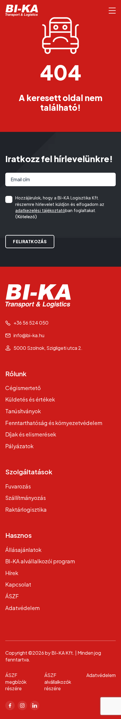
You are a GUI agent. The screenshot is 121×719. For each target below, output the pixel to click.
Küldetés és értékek (30, 399)
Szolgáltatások (28, 472)
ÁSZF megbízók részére (15, 682)
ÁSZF (12, 596)
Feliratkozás (30, 241)
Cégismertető (23, 387)
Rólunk (15, 373)
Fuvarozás (18, 486)
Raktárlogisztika (26, 509)
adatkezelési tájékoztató (40, 210)
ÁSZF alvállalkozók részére (57, 682)
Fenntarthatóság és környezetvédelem (53, 422)
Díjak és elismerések (30, 434)
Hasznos (18, 535)
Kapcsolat (18, 584)
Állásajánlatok (23, 549)
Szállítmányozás (25, 497)
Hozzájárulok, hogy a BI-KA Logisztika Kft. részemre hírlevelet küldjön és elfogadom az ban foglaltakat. (59, 207)
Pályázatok (19, 446)
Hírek (11, 573)
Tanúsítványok (23, 411)
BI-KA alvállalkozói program (40, 561)
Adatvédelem (22, 607)
